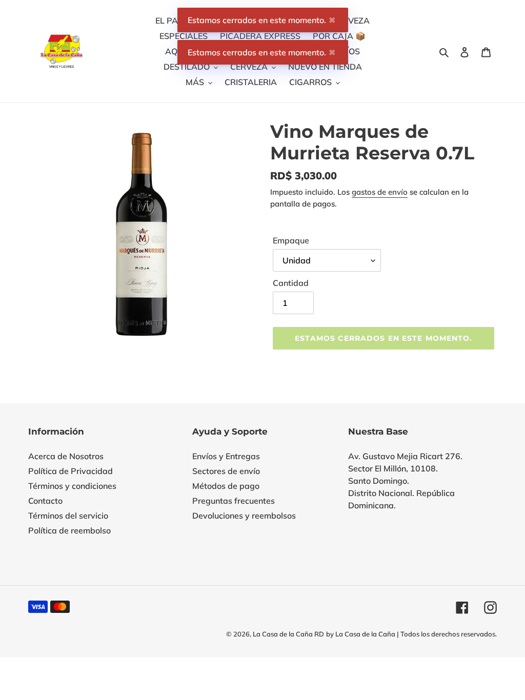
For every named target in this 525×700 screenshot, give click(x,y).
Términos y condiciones (72, 486)
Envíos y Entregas (226, 456)
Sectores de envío (226, 471)
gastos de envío (380, 192)
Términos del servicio (68, 515)
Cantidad (291, 283)
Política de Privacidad (70, 471)
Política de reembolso (69, 530)
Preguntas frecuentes (233, 501)
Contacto (45, 501)
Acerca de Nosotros (66, 456)
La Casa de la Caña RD (288, 634)
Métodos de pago (225, 486)
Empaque (291, 240)
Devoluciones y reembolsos (244, 515)
